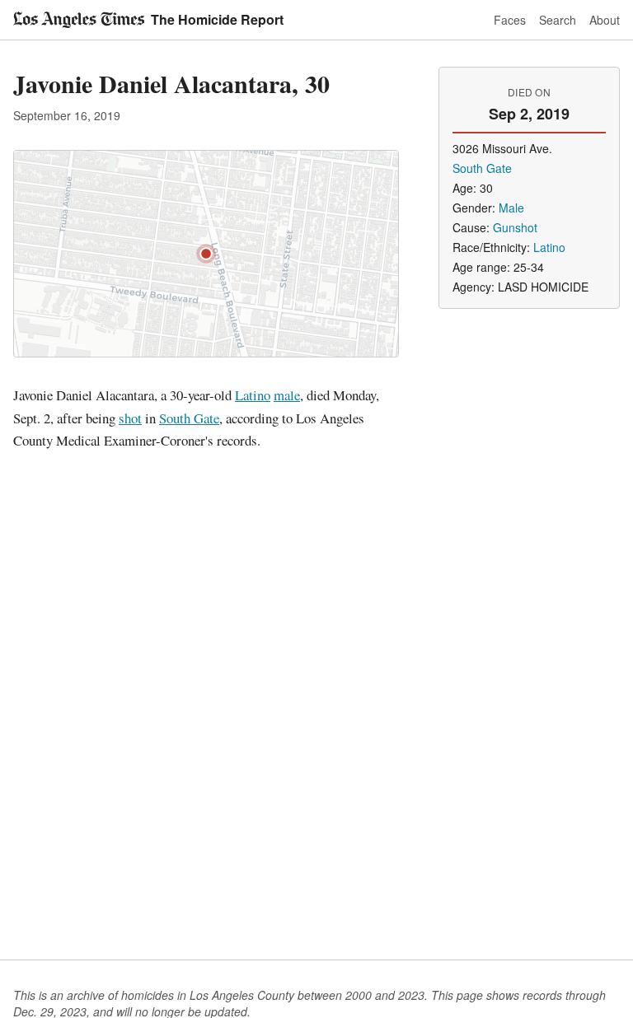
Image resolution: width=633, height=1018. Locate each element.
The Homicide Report (217, 19)
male (287, 394)
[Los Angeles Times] (78, 20)
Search (557, 20)
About (604, 20)
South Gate (189, 418)
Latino (252, 394)
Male (511, 207)
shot (130, 418)
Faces (510, 20)
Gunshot (515, 227)
